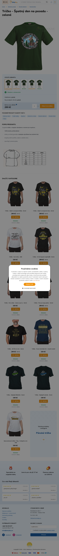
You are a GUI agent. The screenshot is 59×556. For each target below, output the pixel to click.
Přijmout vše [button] (29, 284)
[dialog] (29, 278)
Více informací (36, 280)
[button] (29, 288)
